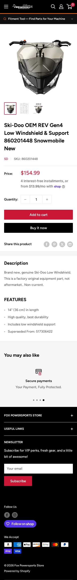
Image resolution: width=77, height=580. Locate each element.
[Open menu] (6, 6)
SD (6, 159)
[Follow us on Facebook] (7, 515)
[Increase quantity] (47, 199)
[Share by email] (70, 244)
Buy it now (38, 228)
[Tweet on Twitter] (62, 244)
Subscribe (18, 481)
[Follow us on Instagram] (15, 515)
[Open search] (53, 6)
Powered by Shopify (17, 571)
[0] (69, 6)
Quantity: (11, 199)
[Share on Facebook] (46, 244)
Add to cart (39, 215)
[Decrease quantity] (25, 199)
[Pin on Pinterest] (54, 244)
